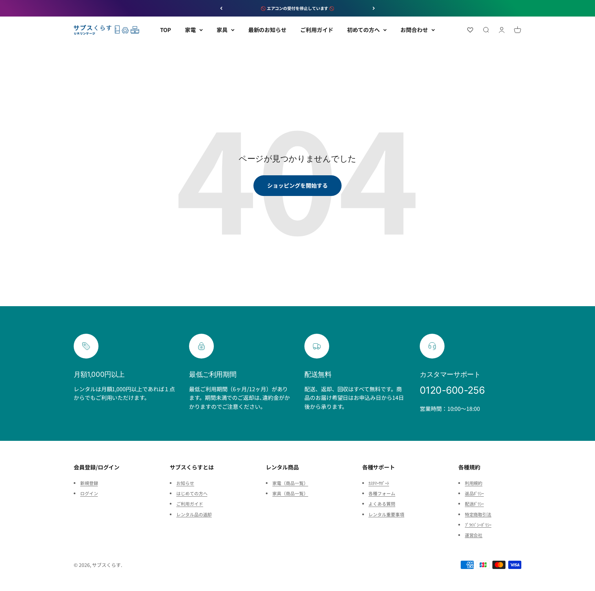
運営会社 (474, 535)
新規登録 (89, 483)
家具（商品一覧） (290, 493)
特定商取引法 (478, 514)
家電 (190, 29)
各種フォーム (381, 493)
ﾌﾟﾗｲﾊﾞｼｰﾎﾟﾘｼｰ (478, 524)
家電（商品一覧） (290, 483)
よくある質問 (381, 503)
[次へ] (374, 8)
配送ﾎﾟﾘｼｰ (474, 503)
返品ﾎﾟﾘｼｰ (474, 493)
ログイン (89, 493)
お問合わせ (414, 29)
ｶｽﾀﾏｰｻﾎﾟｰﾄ (378, 483)
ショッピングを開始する (297, 185)
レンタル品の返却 (194, 514)
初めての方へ (363, 29)
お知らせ (185, 483)
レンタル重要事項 (386, 514)
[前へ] (221, 8)
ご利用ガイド (316, 29)
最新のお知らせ (267, 29)
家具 (222, 29)
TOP (165, 29)
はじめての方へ (191, 493)
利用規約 (474, 483)
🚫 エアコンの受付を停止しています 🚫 (297, 8)
